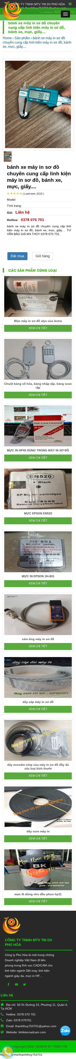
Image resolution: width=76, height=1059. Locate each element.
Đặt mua (17, 256)
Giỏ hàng (42, 256)
